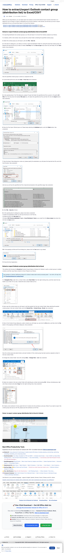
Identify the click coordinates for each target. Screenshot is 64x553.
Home (7, 532)
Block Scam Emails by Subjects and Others (32, 461)
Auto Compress (55, 465)
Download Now (43, 496)
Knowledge (18, 532)
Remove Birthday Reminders (12, 474)
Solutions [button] (17, 4)
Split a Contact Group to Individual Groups (46, 473)
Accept (52, 548)
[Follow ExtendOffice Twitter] (6, 541)
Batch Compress (32, 465)
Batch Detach (23, 465)
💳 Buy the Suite (46, 521)
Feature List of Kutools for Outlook (28, 496)
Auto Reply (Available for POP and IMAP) (23, 456)
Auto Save (39, 465)
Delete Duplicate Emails (49, 461)
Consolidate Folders (13, 463)
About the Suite (18, 521)
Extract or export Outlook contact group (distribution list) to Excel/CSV (20, 25)
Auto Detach (47, 465)
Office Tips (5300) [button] (40, 4)
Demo (43, 26)
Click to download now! (49, 449)
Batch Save (15, 465)
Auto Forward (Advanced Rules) (20, 457)
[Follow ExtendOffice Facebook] (3, 541)
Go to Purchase (53, 496)
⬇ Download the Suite (32, 521)
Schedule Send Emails (39, 456)
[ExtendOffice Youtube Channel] (9, 541)
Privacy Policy (40, 532)
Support (49, 4)
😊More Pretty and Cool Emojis (19, 467)
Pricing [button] (31, 4)
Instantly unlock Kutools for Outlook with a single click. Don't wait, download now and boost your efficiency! (28, 479)
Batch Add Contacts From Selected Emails (25, 473)
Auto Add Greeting (34, 457)
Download (24, 4)
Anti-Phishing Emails (33, 471)
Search (57, 4)
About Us (52, 532)
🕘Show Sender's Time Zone (46, 471)
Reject (58, 548)
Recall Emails (17, 461)
